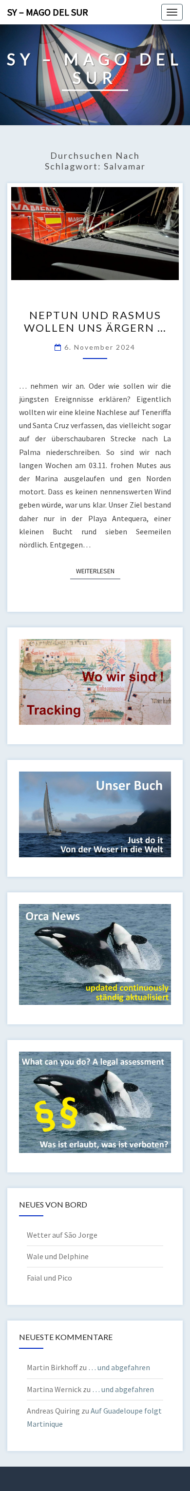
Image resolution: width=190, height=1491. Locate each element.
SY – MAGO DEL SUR (47, 12)
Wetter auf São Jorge (62, 1235)
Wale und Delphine (58, 1256)
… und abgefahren (119, 1367)
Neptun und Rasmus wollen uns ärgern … (95, 321)
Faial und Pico (49, 1278)
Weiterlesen (98, 570)
